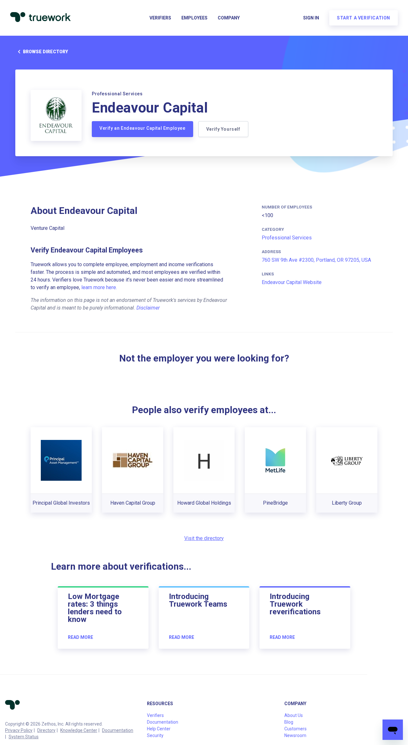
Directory (46, 730)
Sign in (311, 17)
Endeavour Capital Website (292, 282)
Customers (295, 728)
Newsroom (295, 735)
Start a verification (363, 17)
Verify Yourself (223, 129)
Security (155, 735)
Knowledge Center (78, 730)
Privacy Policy (19, 730)
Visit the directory (204, 538)
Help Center (159, 728)
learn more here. (99, 287)
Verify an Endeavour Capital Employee (142, 128)
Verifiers (160, 17)
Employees (194, 17)
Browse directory (45, 51)
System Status (24, 736)
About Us (293, 715)
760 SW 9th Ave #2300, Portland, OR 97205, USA (316, 260)
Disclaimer (148, 308)
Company (229, 17)
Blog (288, 722)
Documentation (117, 730)
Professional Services (287, 238)
